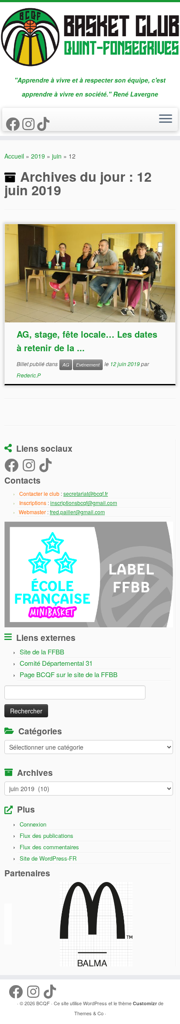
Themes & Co (89, 1013)
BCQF (43, 1003)
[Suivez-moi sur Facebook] (14, 123)
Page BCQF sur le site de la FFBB (69, 674)
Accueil (14, 156)
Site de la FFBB (42, 651)
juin (57, 156)
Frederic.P (29, 375)
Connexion (33, 824)
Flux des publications (46, 835)
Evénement (88, 364)
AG (65, 364)
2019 (38, 156)
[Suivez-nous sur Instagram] (29, 123)
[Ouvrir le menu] (165, 119)
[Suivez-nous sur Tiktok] (44, 123)
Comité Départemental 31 (56, 663)
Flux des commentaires (49, 847)
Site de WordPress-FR (48, 858)
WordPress (95, 1003)
